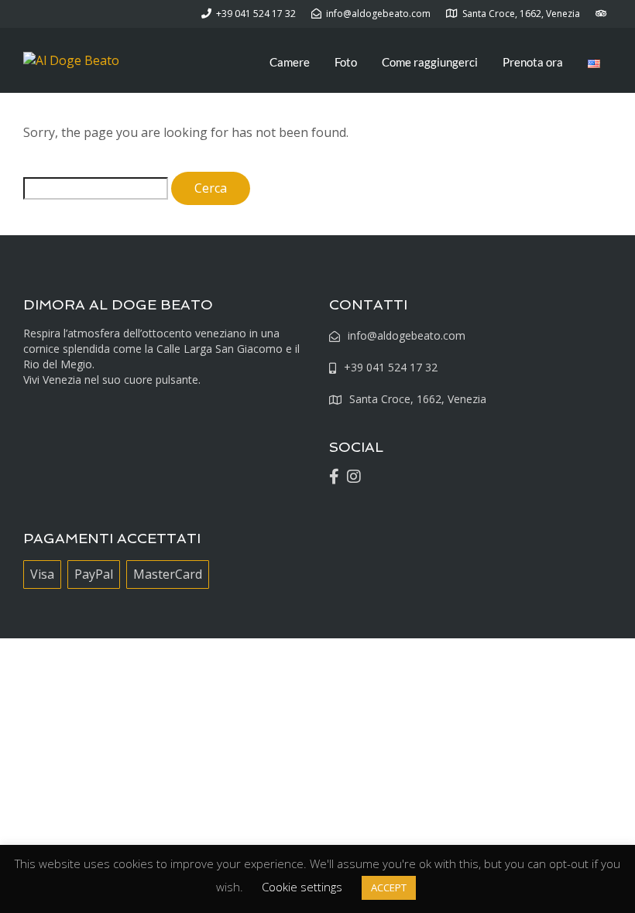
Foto (346, 62)
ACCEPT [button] (389, 887)
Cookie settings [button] (302, 886)
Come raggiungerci (430, 62)
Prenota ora (533, 62)
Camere (289, 62)
